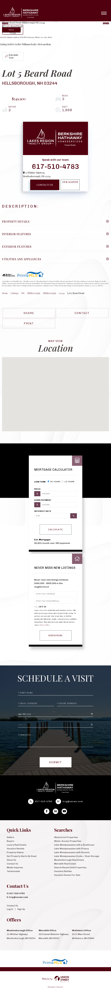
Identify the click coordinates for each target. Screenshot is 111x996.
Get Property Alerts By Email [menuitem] (21, 856)
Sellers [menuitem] (10, 837)
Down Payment (43, 500)
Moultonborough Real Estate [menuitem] (69, 860)
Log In (10, 909)
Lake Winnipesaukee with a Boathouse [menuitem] (74, 845)
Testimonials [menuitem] (13, 871)
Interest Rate (42, 511)
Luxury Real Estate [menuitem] (16, 845)
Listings (14, 293)
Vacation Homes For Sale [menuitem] (67, 875)
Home (5, 293)
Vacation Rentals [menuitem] (15, 848)
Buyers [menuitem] (10, 841)
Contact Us (45, 184)
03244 (62, 293)
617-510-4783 (55, 166)
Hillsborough (33, 293)
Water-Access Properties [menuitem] (67, 841)
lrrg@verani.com (73, 801)
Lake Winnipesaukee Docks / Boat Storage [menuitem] (76, 856)
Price (37, 489)
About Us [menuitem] (11, 860)
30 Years (55, 481)
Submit (55, 762)
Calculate (55, 529)
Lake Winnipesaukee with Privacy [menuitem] (71, 848)
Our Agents (70, 182)
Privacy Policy (44, 625)
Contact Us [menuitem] (12, 863)
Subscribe (55, 635)
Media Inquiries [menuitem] (15, 867)
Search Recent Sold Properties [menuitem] (70, 867)
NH (22, 293)
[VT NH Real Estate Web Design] (55, 979)
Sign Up (21, 909)
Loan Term (39, 482)
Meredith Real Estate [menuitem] (65, 863)
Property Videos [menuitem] (15, 852)
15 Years (69, 481)
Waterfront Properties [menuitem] (66, 837)
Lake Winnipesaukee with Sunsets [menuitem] (72, 852)
